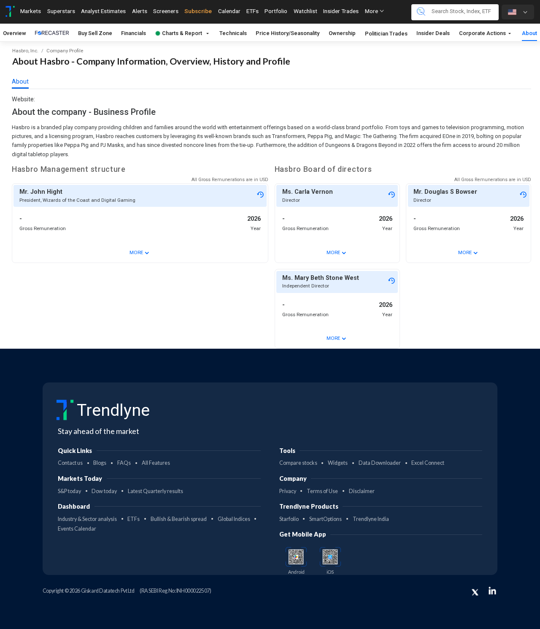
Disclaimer (362, 491)
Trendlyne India (371, 519)
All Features (156, 463)
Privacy (287, 491)
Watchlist (305, 11)
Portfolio (276, 11)
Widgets (338, 463)
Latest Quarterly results (155, 491)
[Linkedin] (492, 591)
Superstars (61, 11)
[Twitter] (475, 592)
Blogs (99, 463)
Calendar (229, 11)
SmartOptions (325, 519)
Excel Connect (427, 463)
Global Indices (234, 519)
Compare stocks (298, 463)
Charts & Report (182, 33)
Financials (134, 33)
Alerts (139, 11)
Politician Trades (386, 33)
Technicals (233, 33)
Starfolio (289, 519)
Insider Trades (341, 11)
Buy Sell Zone (95, 33)
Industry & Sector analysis (87, 519)
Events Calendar (77, 529)
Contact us (70, 463)
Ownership (342, 33)
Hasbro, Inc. (25, 51)
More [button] (372, 11)
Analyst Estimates (103, 11)
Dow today (104, 491)
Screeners (165, 11)
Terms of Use (322, 491)
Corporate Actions (483, 33)
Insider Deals (433, 33)
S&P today (69, 491)
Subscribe (198, 11)
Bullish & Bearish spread (179, 519)
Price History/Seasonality (288, 33)
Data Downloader (380, 463)
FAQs (124, 463)
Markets (30, 11)
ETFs (252, 11)
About (529, 33)
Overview (14, 33)
